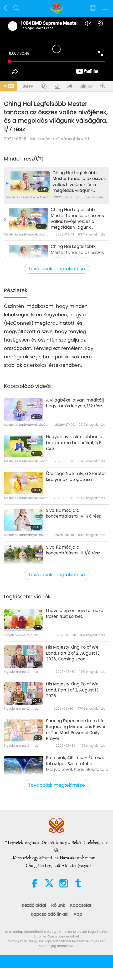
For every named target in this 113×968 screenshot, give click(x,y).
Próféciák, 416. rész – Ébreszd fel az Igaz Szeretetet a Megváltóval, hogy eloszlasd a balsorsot (77, 766)
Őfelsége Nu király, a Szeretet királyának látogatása (76, 476)
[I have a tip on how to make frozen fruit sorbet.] (23, 620)
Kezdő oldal (34, 905)
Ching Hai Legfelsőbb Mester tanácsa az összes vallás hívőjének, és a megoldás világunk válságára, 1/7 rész (79, 182)
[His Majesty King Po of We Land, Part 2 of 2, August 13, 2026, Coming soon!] (23, 656)
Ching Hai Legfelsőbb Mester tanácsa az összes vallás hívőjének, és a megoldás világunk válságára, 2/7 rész (77, 218)
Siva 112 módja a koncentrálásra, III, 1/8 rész (73, 550)
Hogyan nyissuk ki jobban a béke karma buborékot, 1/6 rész (74, 443)
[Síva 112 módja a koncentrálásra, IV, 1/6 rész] (23, 520)
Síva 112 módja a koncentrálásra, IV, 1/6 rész (73, 513)
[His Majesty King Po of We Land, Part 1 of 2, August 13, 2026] (23, 693)
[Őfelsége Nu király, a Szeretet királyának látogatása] (23, 483)
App (78, 914)
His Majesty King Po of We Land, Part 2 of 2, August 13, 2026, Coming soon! (73, 653)
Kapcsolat (80, 905)
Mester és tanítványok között (59, 139)
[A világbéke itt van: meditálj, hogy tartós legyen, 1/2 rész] (23, 409)
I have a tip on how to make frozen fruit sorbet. (74, 613)
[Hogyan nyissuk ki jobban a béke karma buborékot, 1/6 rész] (23, 446)
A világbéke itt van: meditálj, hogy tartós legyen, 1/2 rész (75, 403)
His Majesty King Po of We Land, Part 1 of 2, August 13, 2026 (72, 690)
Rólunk (58, 905)
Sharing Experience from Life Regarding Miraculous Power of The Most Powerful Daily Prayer (76, 729)
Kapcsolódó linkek (49, 914)
